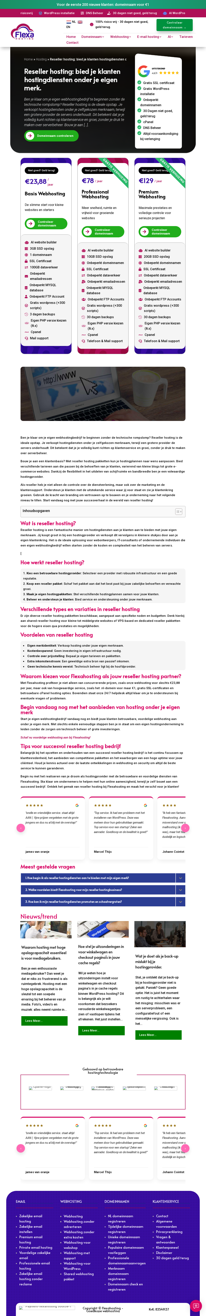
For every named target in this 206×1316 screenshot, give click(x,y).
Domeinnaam (91, 37)
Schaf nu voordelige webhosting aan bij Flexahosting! (56, 737)
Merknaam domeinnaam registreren (118, 1273)
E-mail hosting (148, 37)
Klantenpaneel (167, 1247)
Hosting (41, 59)
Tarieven (186, 37)
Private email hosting (35, 1247)
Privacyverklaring (169, 1231)
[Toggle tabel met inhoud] (176, 511)
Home (71, 37)
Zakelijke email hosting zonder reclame (31, 1278)
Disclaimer (164, 1252)
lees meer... (34, 1021)
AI (169, 37)
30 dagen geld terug (172, 1257)
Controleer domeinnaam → (174, 25)
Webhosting (119, 37)
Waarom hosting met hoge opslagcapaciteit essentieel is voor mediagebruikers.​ (43, 953)
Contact (72, 43)
